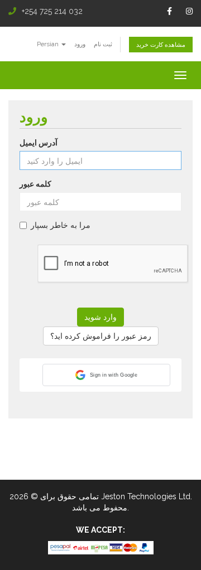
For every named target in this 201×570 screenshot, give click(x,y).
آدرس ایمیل (39, 142)
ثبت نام (103, 44)
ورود (79, 44)
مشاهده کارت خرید (160, 44)
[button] (106, 375)
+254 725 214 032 (52, 11)
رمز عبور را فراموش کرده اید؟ (100, 336)
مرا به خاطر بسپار (60, 225)
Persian (48, 44)
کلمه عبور (35, 183)
